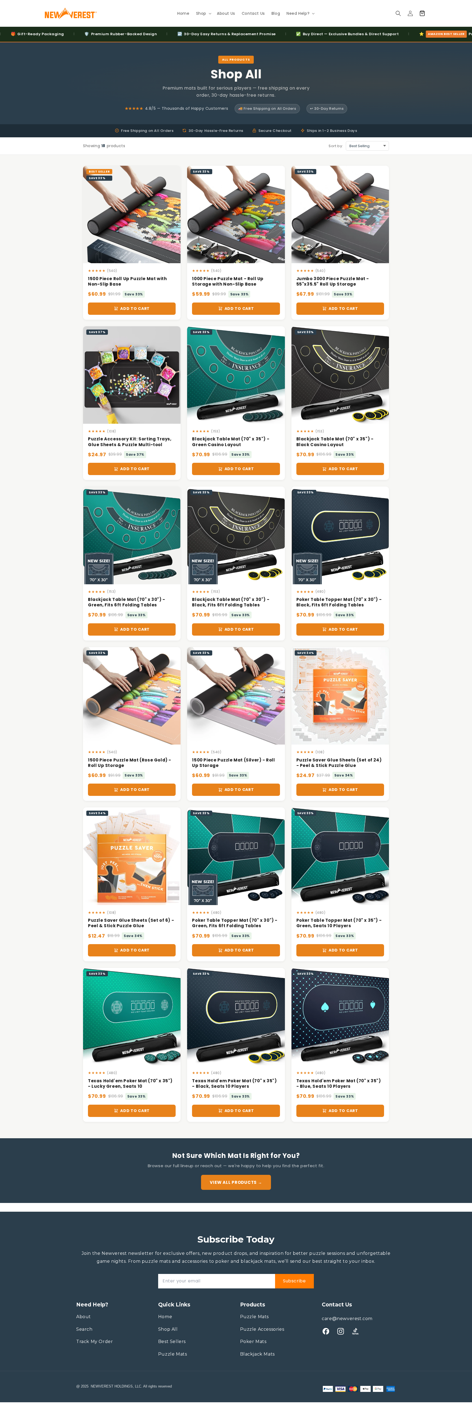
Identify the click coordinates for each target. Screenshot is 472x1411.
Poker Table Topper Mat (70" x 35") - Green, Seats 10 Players (339, 923)
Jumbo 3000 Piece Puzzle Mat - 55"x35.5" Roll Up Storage (332, 281)
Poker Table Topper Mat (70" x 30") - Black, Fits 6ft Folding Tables (339, 602)
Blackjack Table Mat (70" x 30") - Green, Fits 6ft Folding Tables (126, 602)
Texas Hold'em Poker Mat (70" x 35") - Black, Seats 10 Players (234, 1083)
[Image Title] (326, 1331)
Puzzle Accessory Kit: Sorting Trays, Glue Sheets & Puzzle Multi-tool (130, 441)
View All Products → (236, 1182)
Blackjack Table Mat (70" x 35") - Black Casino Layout (335, 441)
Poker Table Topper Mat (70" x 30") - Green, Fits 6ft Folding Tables (235, 923)
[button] (203, 13)
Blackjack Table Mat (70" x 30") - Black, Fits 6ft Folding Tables (230, 602)
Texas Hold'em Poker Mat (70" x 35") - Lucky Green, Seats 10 (130, 1083)
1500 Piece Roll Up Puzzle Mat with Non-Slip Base (127, 281)
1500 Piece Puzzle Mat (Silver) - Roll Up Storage (233, 762)
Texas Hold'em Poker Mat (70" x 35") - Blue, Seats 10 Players (338, 1083)
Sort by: (336, 146)
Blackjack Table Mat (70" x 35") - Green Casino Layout (230, 441)
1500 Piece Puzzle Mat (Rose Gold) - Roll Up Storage (129, 762)
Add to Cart (135, 308)
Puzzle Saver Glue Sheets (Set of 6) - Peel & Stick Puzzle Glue (131, 923)
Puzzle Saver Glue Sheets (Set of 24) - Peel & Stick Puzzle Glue (339, 762)
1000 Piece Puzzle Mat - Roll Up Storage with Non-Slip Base (228, 281)
